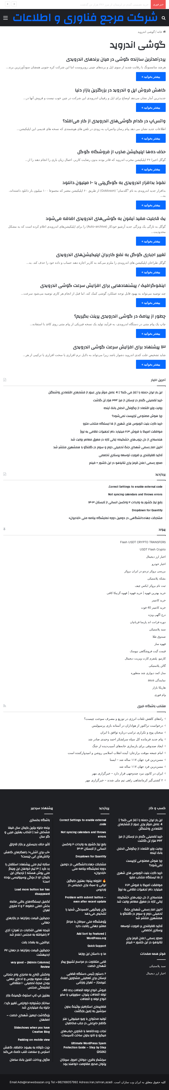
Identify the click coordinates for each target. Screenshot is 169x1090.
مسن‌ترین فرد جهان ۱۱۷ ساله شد (141, 766)
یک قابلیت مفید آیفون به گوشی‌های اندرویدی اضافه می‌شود (106, 218)
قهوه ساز (160, 644)
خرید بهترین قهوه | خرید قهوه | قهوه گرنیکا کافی (136, 593)
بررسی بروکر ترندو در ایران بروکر (145, 571)
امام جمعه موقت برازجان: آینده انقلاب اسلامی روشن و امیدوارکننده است (115, 753)
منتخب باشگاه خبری (151, 706)
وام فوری (160, 694)
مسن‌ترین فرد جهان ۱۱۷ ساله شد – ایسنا (136, 759)
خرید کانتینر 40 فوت (153, 607)
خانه (160, 31)
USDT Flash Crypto (153, 549)
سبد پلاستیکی (157, 629)
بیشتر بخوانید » (150, 76)
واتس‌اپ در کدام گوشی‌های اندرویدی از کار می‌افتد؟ (114, 121)
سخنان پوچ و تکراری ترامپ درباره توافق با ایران (131, 732)
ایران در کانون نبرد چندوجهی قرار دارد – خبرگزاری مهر (127, 773)
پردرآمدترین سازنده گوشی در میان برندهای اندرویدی (116, 59)
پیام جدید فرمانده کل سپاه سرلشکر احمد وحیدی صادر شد (125, 739)
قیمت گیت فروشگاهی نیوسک (148, 651)
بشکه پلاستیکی (156, 578)
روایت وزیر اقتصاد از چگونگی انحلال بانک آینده (120, 4)
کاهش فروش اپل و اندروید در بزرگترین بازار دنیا (120, 90)
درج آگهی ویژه (157, 614)
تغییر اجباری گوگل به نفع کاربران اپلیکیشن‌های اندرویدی (111, 255)
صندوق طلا (159, 636)
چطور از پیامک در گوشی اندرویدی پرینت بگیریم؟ (120, 316)
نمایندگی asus (157, 680)
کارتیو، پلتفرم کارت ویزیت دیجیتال (145, 658)
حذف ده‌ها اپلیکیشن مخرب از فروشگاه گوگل (121, 152)
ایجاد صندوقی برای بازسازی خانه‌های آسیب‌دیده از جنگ (127, 746)
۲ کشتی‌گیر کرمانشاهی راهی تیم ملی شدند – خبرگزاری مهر (124, 780)
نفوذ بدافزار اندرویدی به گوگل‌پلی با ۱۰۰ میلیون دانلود (114, 182)
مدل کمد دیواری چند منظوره (148, 673)
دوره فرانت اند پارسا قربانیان (148, 622)
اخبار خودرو (159, 564)
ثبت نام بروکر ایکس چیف (150, 585)
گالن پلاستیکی (157, 665)
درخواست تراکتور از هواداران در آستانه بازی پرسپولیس (127, 725)
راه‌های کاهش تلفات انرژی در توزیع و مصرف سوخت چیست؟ (123, 718)
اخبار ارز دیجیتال (156, 556)
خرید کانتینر (159, 600)
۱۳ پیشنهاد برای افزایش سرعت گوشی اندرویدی (119, 347)
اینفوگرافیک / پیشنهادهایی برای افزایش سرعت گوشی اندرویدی (103, 285)
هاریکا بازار (159, 687)
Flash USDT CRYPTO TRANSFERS (143, 542)
